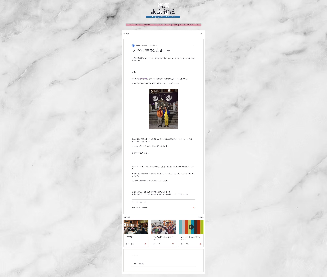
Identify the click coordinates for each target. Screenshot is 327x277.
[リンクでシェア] (145, 202)
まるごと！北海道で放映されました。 (191, 238)
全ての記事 (126, 33)
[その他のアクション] (194, 45)
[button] (201, 33)
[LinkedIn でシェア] (141, 202)
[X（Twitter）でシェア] (137, 202)
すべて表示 (201, 217)
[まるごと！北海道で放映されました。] (191, 227)
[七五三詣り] (136, 227)
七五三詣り (129, 237)
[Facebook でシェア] (133, 202)
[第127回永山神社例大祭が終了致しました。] (163, 227)
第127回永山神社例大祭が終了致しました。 (163, 238)
